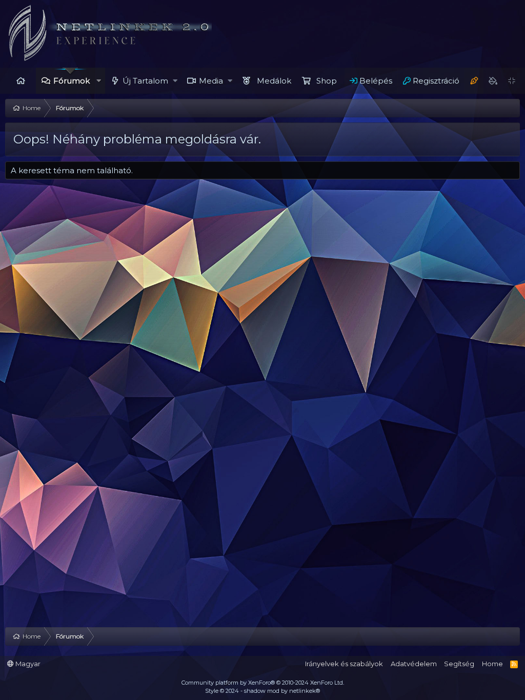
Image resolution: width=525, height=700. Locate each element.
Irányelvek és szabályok (344, 664)
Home (20, 81)
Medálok (274, 81)
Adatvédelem (414, 664)
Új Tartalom (145, 81)
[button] (98, 81)
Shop (326, 81)
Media (211, 81)
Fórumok (71, 81)
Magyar (27, 664)
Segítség (459, 664)
